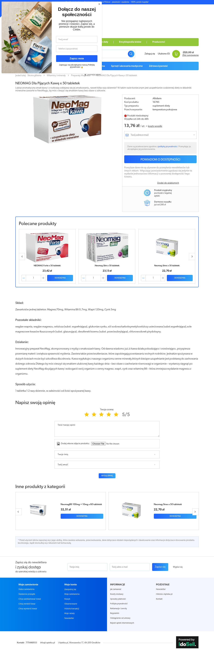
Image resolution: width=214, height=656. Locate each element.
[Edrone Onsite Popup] (107, 328)
